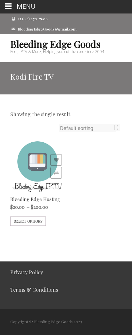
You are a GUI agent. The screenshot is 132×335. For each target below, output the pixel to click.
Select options (28, 221)
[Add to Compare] (56, 173)
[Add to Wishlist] (56, 160)
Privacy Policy (26, 272)
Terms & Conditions (34, 289)
